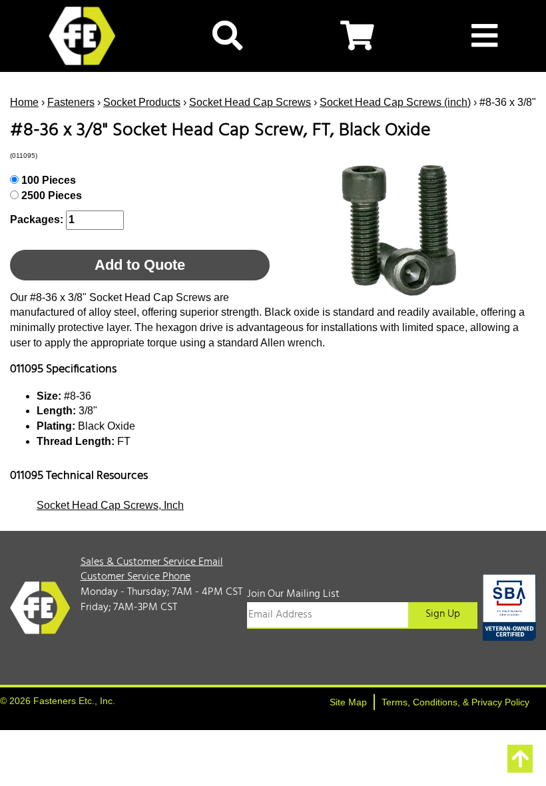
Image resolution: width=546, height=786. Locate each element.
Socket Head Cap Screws (250, 102)
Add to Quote (140, 264)
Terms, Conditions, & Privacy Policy (455, 702)
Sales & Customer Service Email (152, 562)
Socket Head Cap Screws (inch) (395, 102)
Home (24, 102)
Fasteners (71, 102)
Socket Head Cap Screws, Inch (110, 505)
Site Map (348, 702)
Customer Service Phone (135, 577)
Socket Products (141, 102)
